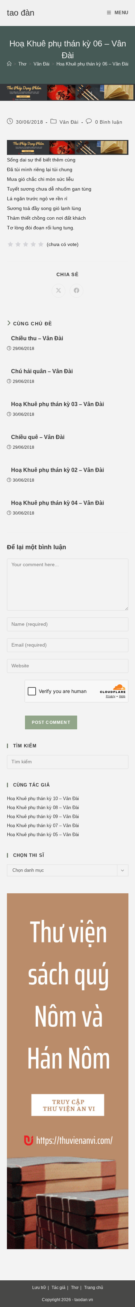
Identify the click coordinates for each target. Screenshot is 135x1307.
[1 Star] (10, 244)
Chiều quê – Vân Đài (37, 437)
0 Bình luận (109, 122)
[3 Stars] (25, 244)
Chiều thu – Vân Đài (37, 338)
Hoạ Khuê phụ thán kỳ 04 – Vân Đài (57, 503)
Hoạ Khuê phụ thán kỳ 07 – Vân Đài (43, 825)
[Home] (9, 64)
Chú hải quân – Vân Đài (42, 371)
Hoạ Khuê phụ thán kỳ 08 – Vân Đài (43, 807)
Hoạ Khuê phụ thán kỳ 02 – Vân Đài (57, 470)
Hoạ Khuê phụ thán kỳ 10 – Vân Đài (43, 798)
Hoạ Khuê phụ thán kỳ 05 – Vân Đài (43, 834)
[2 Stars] (18, 244)
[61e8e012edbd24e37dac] (67, 1070)
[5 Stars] (40, 244)
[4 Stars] (33, 244)
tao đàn (20, 12)
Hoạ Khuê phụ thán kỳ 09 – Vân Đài (43, 816)
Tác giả (58, 1287)
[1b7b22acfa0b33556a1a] (67, 92)
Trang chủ (93, 1287)
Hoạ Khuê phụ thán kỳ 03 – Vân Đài (57, 404)
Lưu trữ (39, 1287)
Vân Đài (69, 122)
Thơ (75, 1287)
